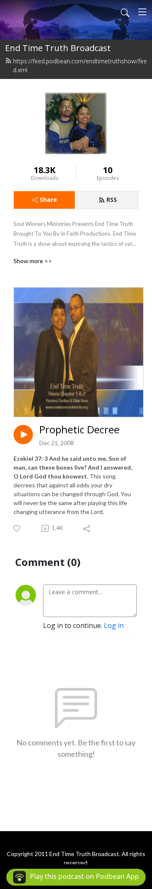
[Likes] (17, 528)
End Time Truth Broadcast (58, 48)
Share (48, 200)
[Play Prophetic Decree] (23, 434)
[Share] (87, 528)
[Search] (125, 11)
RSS (111, 200)
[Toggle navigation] (142, 12)
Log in (114, 625)
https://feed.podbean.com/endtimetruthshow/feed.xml (80, 65)
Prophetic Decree (79, 430)
